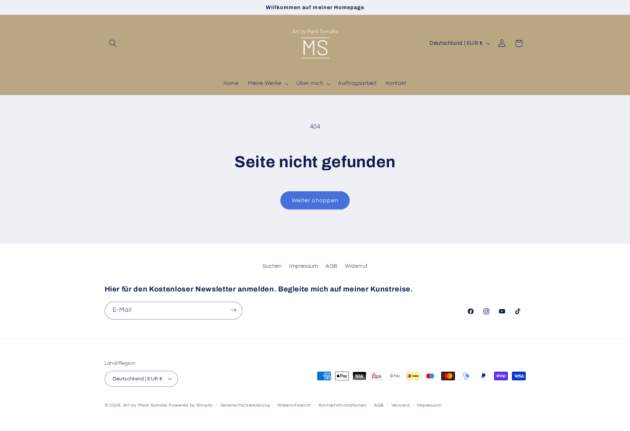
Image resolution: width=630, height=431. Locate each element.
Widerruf (356, 266)
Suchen (272, 266)
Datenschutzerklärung (245, 405)
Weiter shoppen (315, 200)
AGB (332, 266)
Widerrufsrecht (294, 405)
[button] (113, 43)
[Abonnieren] (233, 310)
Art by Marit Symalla (145, 405)
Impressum (303, 266)
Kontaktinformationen (343, 405)
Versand (401, 405)
